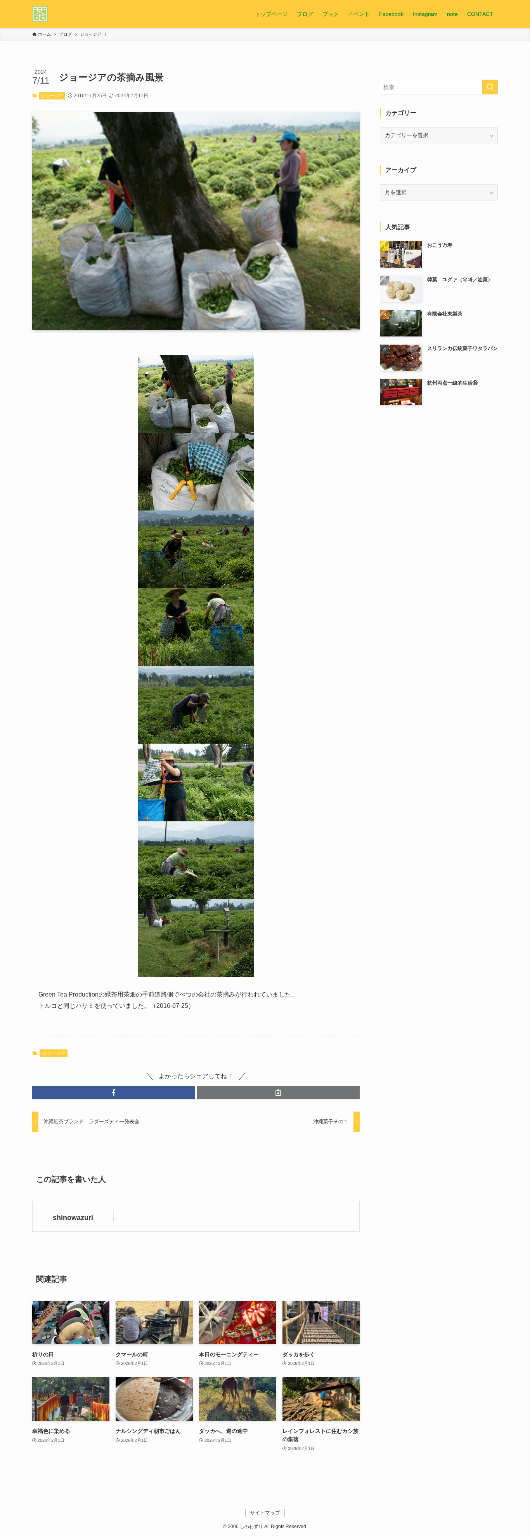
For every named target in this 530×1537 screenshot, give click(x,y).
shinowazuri (73, 1218)
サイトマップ (265, 1513)
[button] (113, 1092)
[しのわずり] (40, 14)
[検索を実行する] (490, 87)
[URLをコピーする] (278, 1092)
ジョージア (51, 95)
